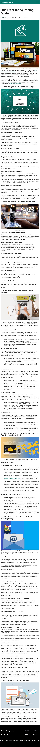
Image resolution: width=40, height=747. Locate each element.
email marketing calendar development (12, 478)
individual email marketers (20, 460)
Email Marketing (4, 17)
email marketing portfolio (15, 83)
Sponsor (34, 734)
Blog (26, 733)
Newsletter (27, 734)
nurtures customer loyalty (17, 719)
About (34, 733)
